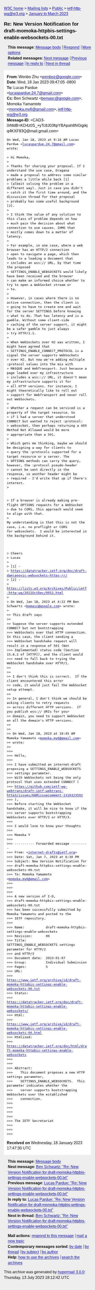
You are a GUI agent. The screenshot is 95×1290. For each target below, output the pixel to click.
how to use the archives (38, 1257)
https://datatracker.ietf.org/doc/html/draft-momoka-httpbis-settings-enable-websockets (47, 1050)
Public (57, 8)
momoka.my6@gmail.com (31, 109)
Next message (56, 58)
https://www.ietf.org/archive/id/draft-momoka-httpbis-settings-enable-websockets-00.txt (44, 984)
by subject (30, 1252)
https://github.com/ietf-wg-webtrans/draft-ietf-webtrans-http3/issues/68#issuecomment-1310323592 (45, 791)
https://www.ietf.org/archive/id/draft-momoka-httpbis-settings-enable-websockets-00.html (44, 1028)
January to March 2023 (48, 14)
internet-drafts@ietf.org (51, 852)
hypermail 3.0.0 (71, 1272)
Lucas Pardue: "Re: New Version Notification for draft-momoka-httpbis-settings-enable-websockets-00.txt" (47, 1188)
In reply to (34, 63)
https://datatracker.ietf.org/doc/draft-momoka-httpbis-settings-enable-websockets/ (45, 1006)
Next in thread (58, 63)
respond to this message (53, 1236)
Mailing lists (38, 8)
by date (75, 1247)
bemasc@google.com (60, 98)
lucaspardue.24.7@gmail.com (35, 93)
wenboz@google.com (61, 77)
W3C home (13, 8)
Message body (48, 47)
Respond (71, 47)
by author (50, 1252)
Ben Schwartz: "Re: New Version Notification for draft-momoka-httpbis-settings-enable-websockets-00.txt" (46, 1172)
